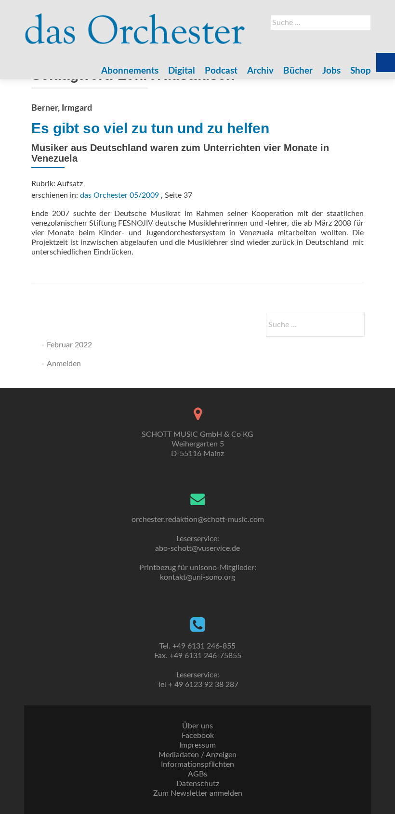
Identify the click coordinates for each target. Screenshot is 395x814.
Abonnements (129, 71)
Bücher (298, 71)
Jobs (331, 71)
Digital (181, 71)
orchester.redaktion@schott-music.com (198, 519)
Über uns (197, 726)
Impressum (197, 745)
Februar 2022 (69, 345)
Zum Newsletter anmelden (197, 793)
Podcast (221, 71)
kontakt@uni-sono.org (197, 577)
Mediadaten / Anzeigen (197, 755)
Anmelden (64, 364)
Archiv (260, 71)
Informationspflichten (197, 764)
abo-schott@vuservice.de (197, 548)
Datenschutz (197, 784)
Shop (360, 71)
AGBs (197, 774)
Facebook (198, 735)
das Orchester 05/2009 (119, 195)
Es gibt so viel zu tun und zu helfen (150, 128)
